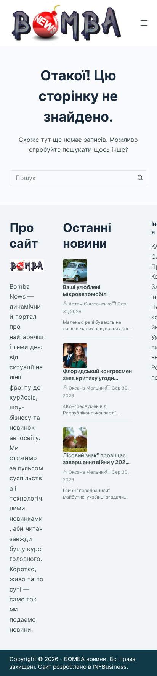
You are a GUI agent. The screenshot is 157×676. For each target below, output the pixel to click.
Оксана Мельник (87, 388)
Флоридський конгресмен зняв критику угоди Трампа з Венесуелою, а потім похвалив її (97, 382)
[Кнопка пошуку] (140, 178)
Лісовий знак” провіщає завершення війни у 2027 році (95, 462)
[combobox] (71, 177)
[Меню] (144, 23)
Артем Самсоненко (90, 304)
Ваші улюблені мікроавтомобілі (85, 290)
